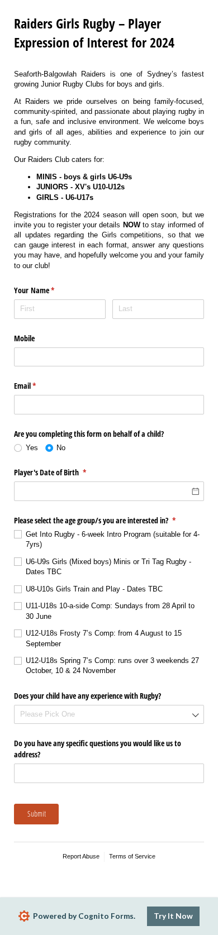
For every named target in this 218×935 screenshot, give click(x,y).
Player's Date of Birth (63, 472)
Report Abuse (81, 856)
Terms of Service (132, 856)
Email (38, 385)
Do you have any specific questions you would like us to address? (97, 749)
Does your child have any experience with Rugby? (87, 695)
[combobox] (109, 714)
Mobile (24, 338)
